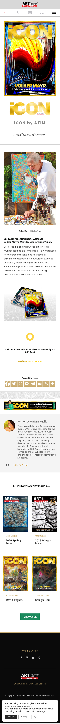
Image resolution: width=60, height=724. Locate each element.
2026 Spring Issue (13, 542)
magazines (11, 536)
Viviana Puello (38, 421)
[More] (52, 384)
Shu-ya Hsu (42, 600)
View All (30, 617)
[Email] (40, 384)
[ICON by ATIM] (30, 95)
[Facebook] (7, 384)
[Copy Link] (46, 384)
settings (41, 711)
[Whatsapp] (20, 384)
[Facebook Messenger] (27, 384)
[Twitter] (14, 384)
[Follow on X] (38, 657)
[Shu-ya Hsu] (44, 573)
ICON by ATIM (20, 465)
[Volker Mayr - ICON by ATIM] (30, 224)
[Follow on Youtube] (33, 657)
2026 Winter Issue (43, 542)
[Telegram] (33, 384)
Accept (11, 716)
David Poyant (14, 600)
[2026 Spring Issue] (15, 514)
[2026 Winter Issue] (44, 514)
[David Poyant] (15, 573)
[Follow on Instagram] (27, 657)
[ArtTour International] (30, 4)
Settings (25, 716)
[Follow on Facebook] (21, 657)
